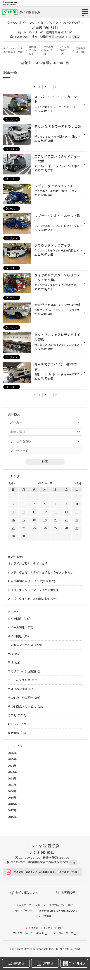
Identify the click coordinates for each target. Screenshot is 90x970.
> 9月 (77, 483)
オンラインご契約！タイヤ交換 (27, 563)
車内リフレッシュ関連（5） (25, 671)
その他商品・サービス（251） (27, 706)
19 (45, 520)
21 (66, 520)
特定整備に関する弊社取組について (58, 910)
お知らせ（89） (18, 724)
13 (55, 512)
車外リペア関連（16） (22, 689)
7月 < (12, 483)
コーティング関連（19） (23, 680)
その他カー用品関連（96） (25, 697)
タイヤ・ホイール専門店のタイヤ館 (12, 50)
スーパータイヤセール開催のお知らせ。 (33, 599)
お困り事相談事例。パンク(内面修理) (31, 581)
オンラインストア (63, 933)
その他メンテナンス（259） (25, 645)
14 (66, 512)
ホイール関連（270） (21, 627)
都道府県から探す (32, 50)
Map (76, 37)
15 (76, 512)
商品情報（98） (18, 733)
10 (23, 512)
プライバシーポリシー (64, 905)
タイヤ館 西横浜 (29, 12)
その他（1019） (18, 715)
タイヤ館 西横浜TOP (64, 50)
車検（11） (15, 662)
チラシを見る (77, 963)
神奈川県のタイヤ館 (48, 50)
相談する (18, 963)
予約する (47, 963)
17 (23, 520)
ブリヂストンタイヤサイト (42, 928)
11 (34, 512)
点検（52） (15, 654)
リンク (41, 905)
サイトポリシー (23, 910)
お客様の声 (68, 892)
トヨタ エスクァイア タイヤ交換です (33, 590)
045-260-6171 (47, 27)
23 (13, 528)
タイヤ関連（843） (20, 619)
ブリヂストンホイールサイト (28, 933)
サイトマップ (24, 905)
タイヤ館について (26, 892)
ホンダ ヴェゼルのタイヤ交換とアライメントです (40, 572)
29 (76, 528)
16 (13, 520)
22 (76, 520)
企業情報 (46, 915)
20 (55, 520)
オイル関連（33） (19, 636)
